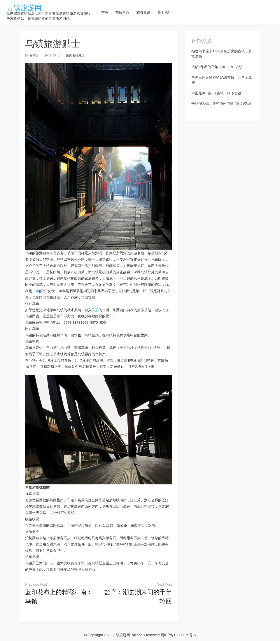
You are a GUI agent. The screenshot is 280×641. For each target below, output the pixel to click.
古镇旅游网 (24, 7)
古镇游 (34, 55)
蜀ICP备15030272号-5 (178, 634)
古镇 (35, 290)
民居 (95, 309)
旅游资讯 (143, 12)
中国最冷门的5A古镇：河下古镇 (216, 92)
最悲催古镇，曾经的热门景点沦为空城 (221, 103)
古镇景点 (122, 12)
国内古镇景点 (75, 55)
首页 (104, 12)
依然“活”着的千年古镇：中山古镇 (217, 66)
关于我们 (164, 12)
